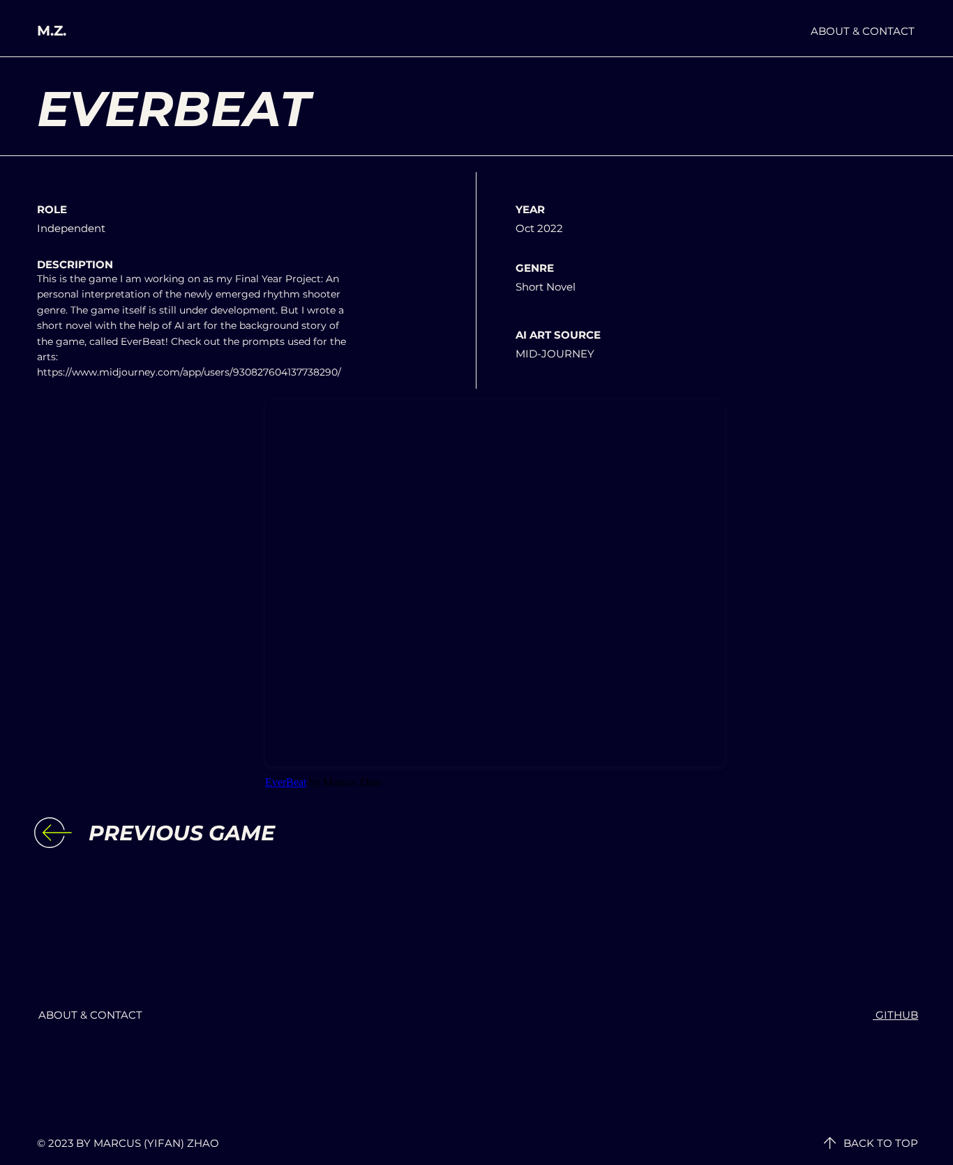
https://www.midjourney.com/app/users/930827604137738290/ (189, 372)
